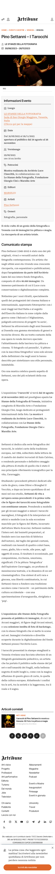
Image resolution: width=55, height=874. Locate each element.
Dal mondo (6, 788)
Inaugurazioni (35, 787)
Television (6, 796)
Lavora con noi (8, 815)
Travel (32, 807)
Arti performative (9, 776)
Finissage (33, 791)
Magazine (33, 768)
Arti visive (21, 715)
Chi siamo (6, 803)
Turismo (5, 784)
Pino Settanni (11, 205)
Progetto (5, 768)
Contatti (5, 811)
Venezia (30, 30)
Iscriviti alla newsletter (27, 867)
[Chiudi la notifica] (52, 847)
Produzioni (34, 811)
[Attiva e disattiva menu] (2, 19)
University (34, 803)
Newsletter (34, 772)
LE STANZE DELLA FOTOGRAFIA (21, 44)
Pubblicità (6, 807)
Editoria (5, 780)
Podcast (33, 776)
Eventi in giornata (37, 795)
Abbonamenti (35, 764)
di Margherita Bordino (26, 724)
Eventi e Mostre (16, 30)
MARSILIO (10, 193)
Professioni (6, 772)
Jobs (3, 792)
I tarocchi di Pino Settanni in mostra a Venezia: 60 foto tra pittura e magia (32, 719)
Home (4, 30)
